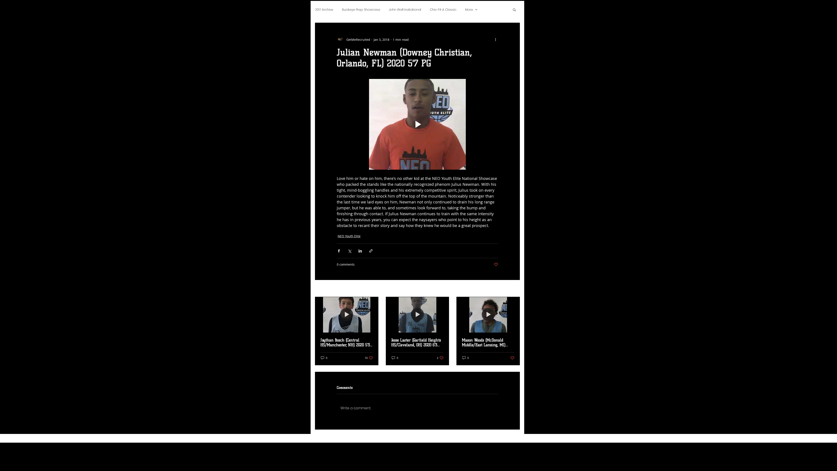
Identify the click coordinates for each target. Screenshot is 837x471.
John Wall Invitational (405, 10)
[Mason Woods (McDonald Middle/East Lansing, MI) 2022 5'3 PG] (488, 314)
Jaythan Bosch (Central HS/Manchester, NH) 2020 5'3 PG (345, 342)
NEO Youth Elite (349, 236)
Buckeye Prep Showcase (361, 10)
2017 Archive (324, 10)
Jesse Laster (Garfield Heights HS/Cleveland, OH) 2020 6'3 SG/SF (416, 342)
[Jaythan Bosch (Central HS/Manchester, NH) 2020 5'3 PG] (346, 314)
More (469, 10)
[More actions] (495, 39)
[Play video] (417, 124)
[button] (514, 9)
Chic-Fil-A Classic (443, 10)
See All (515, 289)
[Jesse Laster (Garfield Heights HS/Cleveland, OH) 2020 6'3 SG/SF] (417, 314)
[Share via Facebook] (339, 251)
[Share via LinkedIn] (360, 251)
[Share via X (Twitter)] (349, 251)
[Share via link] (371, 251)
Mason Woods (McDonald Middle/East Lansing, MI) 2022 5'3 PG (483, 342)
